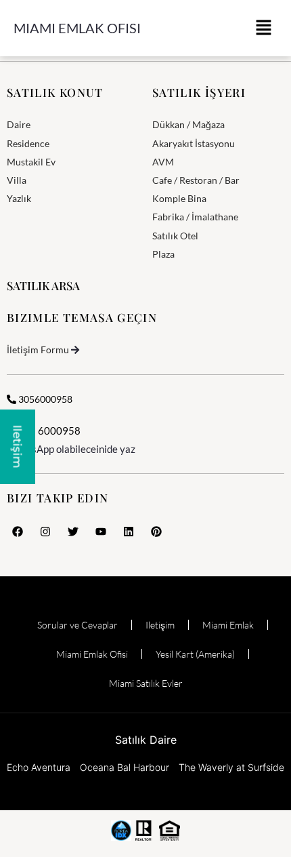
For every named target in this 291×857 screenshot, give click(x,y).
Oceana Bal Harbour (124, 767)
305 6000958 (48, 430)
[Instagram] (45, 531)
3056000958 (44, 399)
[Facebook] (17, 531)
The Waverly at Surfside (231, 767)
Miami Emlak (228, 625)
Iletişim (160, 625)
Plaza (163, 254)
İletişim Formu (38, 349)
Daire (18, 124)
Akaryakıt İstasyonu (193, 143)
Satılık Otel (175, 235)
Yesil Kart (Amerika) (195, 654)
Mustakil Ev (31, 161)
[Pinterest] (156, 531)
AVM (163, 161)
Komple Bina (179, 198)
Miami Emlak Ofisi (77, 28)
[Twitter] (73, 531)
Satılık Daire (146, 739)
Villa (16, 180)
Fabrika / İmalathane (195, 216)
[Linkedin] (128, 531)
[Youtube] (101, 531)
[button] (263, 28)
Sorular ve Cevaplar (77, 625)
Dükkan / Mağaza (188, 124)
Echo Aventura (38, 767)
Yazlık (19, 198)
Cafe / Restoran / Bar (196, 180)
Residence (28, 143)
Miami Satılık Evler (146, 683)
